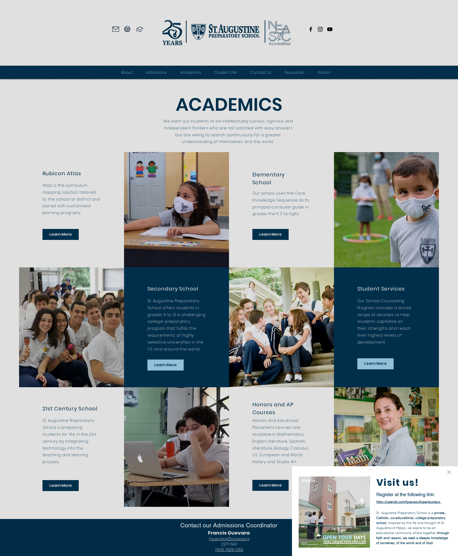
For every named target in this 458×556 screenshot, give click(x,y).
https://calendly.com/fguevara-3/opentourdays (408, 502)
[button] (449, 472)
